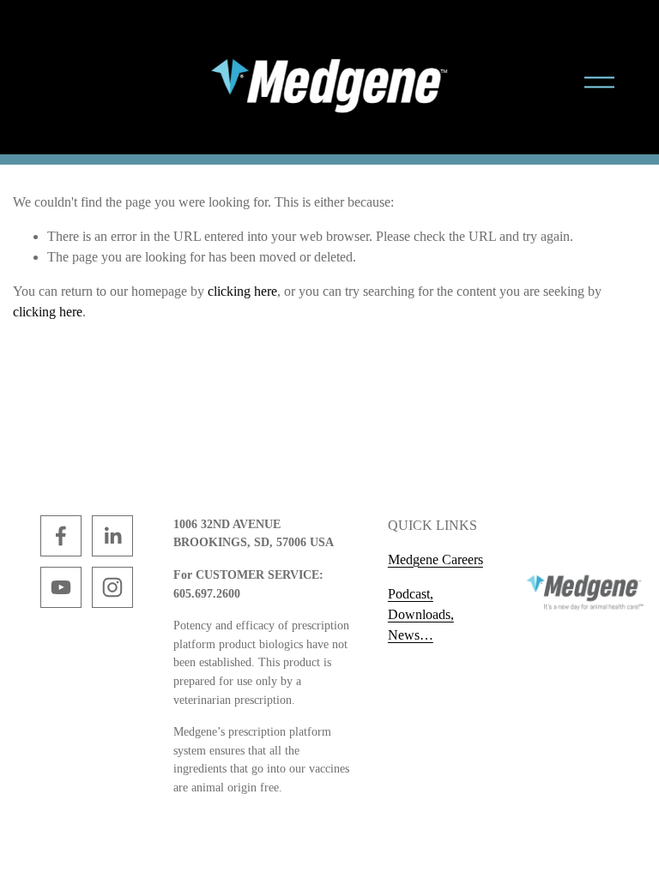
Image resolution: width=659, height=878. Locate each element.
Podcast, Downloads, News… (421, 614)
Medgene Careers (435, 559)
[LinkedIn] (112, 535)
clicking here (242, 291)
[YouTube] (61, 587)
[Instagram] (112, 587)
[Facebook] (61, 535)
